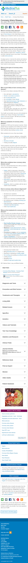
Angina (5, 170)
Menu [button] (3, 13)
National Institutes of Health (7, 558)
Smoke (5, 95)
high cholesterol (21, 101)
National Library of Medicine (9, 4)
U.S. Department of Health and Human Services (11, 556)
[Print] (6, 27)
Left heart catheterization (8, 435)
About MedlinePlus (5, 523)
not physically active (11, 97)
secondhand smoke (22, 255)
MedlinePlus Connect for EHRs (8, 548)
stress (10, 258)
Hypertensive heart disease (8, 432)
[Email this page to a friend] (2, 27)
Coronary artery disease (8, 423)
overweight (8, 99)
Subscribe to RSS (5, 532)
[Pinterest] (17, 27)
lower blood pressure (16, 227)
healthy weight (20, 253)
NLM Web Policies (5, 538)
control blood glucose (15, 229)
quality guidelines (8, 494)
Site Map (3, 527)
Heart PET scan (6, 430)
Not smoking (7, 255)
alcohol (10, 256)
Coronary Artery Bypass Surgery (10, 453)
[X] (14, 27)
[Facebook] (10, 27)
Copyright (3, 540)
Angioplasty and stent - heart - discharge (12, 416)
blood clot (23, 173)
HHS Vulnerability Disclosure (7, 546)
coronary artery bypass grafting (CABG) (15, 233)
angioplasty (23, 232)
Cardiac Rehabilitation (7, 450)
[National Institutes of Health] (2, 5)
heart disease (7, 34)
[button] (25, 268)
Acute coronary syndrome (8, 413)
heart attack (20, 114)
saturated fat (15, 94)
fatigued (15, 142)
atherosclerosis (9, 55)
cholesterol (18, 52)
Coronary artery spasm (7, 425)
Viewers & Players (5, 545)
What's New (3, 525)
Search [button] (11, 13)
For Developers (4, 550)
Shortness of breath (9, 140)
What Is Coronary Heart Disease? (11, 274)
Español (25, 13)
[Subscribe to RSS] (21, 27)
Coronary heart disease (8, 427)
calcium (23, 52)
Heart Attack (5, 455)
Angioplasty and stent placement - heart (12, 418)
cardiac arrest (19, 130)
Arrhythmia (6, 184)
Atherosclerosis (5, 420)
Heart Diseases (5, 457)
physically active (11, 251)
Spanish (8, 277)
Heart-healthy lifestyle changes (12, 223)
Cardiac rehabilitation (9, 236)
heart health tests (11, 206)
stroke (2, 116)
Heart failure (7, 179)
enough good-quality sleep (14, 260)
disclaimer (11, 492)
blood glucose (15, 205)
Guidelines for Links (5, 543)
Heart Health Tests (6, 460)
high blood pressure (12, 101)
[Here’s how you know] (14, 2)
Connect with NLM (5, 535)
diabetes (16, 102)
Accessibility (4, 541)
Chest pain (6, 136)
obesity (17, 99)
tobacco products (15, 95)
